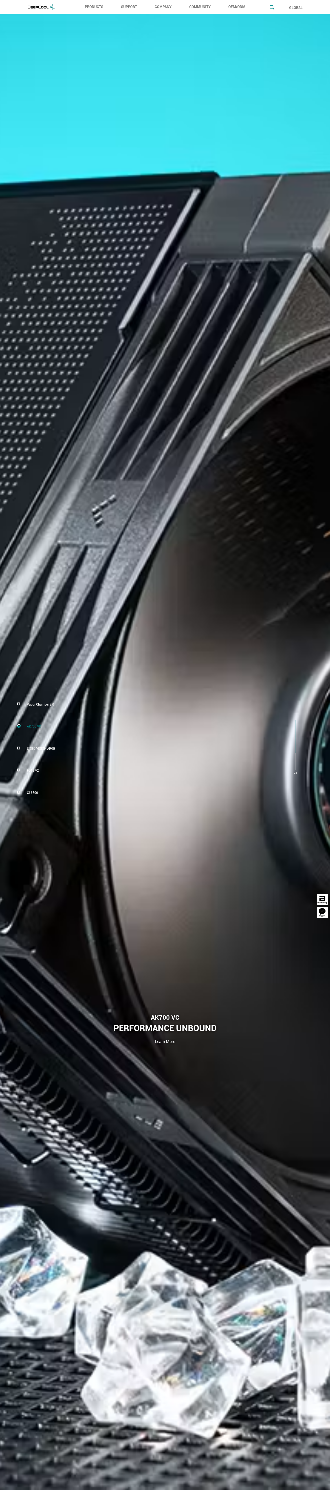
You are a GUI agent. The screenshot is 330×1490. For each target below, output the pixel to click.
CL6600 (32, 793)
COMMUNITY (200, 7)
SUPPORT (129, 7)
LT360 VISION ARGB (41, 748)
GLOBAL (296, 8)
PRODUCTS (94, 7)
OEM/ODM (236, 7)
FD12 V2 (33, 771)
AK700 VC (34, 726)
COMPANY (163, 7)
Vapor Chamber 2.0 (40, 704)
